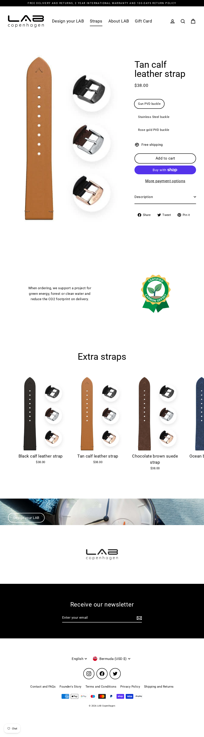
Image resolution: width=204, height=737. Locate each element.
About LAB (118, 21)
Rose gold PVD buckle (153, 130)
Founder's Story (70, 686)
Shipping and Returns (159, 686)
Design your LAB (68, 21)
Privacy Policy (130, 686)
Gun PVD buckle (149, 104)
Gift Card (143, 21)
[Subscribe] (138, 617)
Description (143, 197)
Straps (96, 21)
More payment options (165, 181)
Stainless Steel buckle (153, 117)
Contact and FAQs (43, 686)
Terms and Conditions (101, 686)
